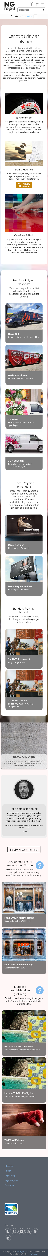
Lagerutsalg (10, 1175)
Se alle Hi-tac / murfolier (24, 849)
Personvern (9, 1185)
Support (8, 1170)
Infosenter (9, 1166)
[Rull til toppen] (42, 1250)
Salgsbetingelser (12, 1180)
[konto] (31, 4)
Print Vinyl (15, 16)
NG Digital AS (22, 1251)
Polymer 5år (27, 16)
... (35, 16)
